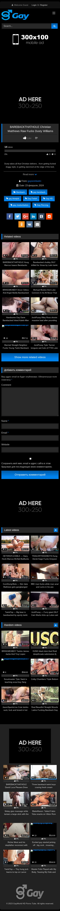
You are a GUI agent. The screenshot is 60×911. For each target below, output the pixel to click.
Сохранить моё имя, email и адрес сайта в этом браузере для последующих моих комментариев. (26, 465)
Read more (28, 174)
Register (44, 5)
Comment (6, 385)
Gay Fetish (32, 198)
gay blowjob (14, 198)
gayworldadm (34, 181)
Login (34, 5)
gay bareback (39, 192)
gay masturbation (20, 205)
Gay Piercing (42, 205)
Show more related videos (30, 357)
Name (5, 421)
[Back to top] (51, 902)
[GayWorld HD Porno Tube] (24, 15)
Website (5, 444)
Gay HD (49, 198)
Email (5, 433)
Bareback (20, 192)
